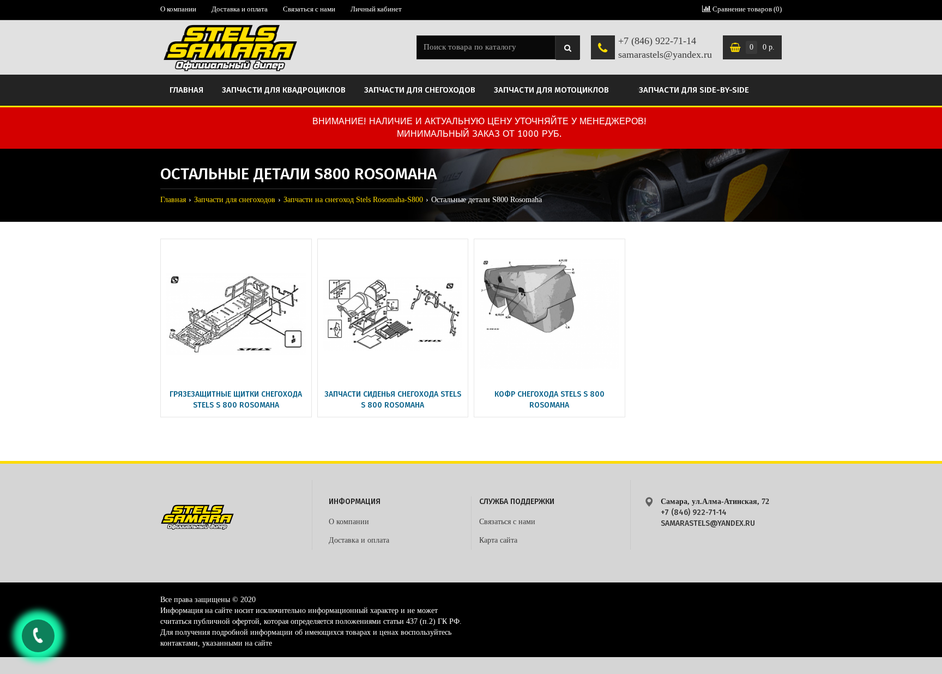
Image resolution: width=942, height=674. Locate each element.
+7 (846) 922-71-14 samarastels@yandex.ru (665, 47)
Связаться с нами (309, 9)
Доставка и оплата (240, 9)
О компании (178, 9)
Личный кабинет (376, 9)
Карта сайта (498, 540)
